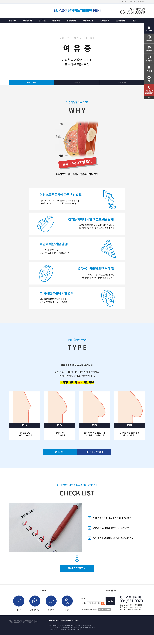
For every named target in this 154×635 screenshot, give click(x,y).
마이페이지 (141, 2)
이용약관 (62, 620)
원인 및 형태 (31, 82)
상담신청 (110, 601)
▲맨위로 (76, 620)
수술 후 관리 (122, 82)
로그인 (124, 2)
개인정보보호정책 (54, 620)
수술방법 (77, 82)
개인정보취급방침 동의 (90, 609)
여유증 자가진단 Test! (77, 568)
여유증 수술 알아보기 (94, 452)
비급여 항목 (69, 620)
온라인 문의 (59, 452)
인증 (103, 603)
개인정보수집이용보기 (104, 609)
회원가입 (132, 2)
